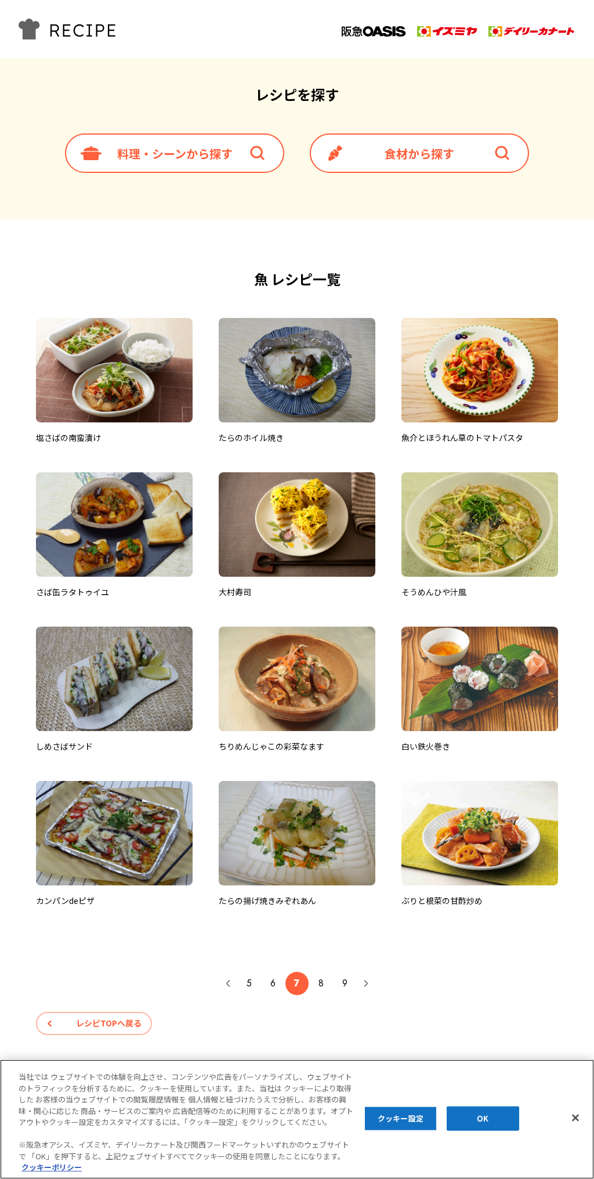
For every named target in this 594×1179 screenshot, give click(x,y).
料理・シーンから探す (175, 153)
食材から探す (419, 153)
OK (482, 1118)
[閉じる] (575, 1118)
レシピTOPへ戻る (109, 1023)
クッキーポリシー (51, 1167)
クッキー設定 (400, 1118)
